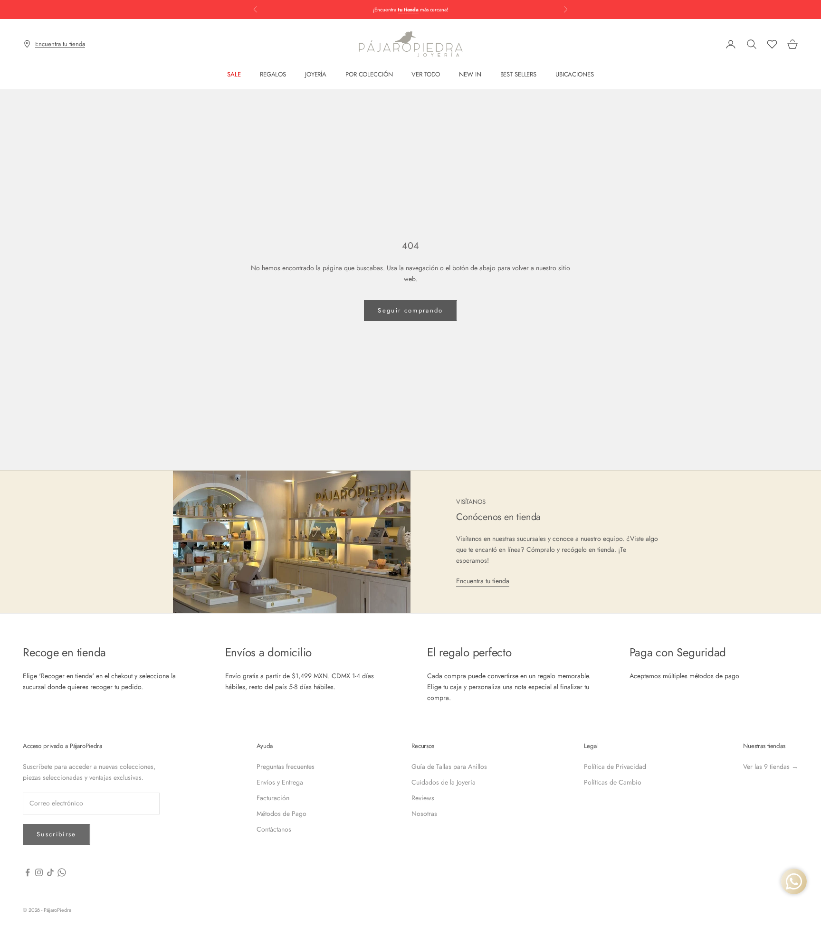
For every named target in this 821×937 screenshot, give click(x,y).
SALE (233, 74)
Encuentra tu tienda (482, 581)
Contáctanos (274, 829)
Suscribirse (56, 834)
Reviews (422, 798)
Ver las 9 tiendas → (770, 766)
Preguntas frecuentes (286, 766)
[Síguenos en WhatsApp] (62, 872)
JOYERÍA (315, 74)
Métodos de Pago (281, 813)
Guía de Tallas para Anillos (449, 766)
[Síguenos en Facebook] (27, 872)
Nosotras (424, 813)
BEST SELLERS (518, 74)
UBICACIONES (574, 74)
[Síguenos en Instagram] (39, 872)
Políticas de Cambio (612, 782)
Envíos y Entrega (280, 782)
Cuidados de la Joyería (443, 782)
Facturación (273, 798)
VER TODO (425, 74)
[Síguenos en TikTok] (50, 872)
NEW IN (470, 74)
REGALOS (273, 74)
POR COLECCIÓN (368, 74)
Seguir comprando (410, 310)
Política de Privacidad (615, 766)
